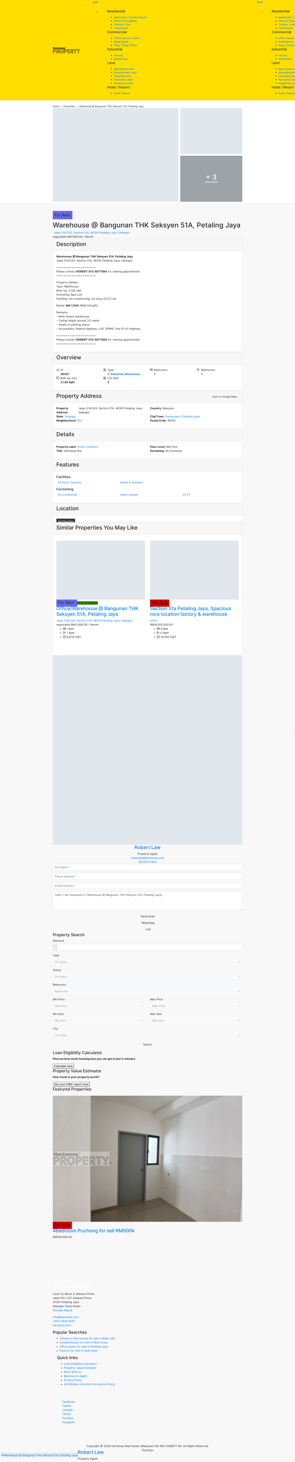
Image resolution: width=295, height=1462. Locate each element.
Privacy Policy (73, 1380)
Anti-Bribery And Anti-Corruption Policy (89, 1384)
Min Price (59, 999)
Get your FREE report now (71, 1084)
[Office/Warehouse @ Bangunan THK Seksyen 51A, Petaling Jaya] (100, 570)
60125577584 (148, 862)
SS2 (79, 420)
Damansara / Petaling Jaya (182, 416)
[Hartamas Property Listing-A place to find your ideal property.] (66, 50)
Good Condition (87, 446)
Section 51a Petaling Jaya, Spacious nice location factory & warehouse (190, 611)
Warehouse (121, 59)
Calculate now (63, 1066)
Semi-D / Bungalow (125, 21)
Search (147, 1044)
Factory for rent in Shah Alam (79, 1350)
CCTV (186, 494)
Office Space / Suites (126, 38)
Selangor (70, 416)
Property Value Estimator (80, 1367)
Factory (118, 55)
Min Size (58, 1014)
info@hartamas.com (66, 1317)
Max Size (156, 1014)
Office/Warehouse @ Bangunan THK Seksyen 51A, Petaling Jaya (97, 611)
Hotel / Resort (122, 93)
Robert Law (148, 847)
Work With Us (72, 1372)
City (55, 1028)
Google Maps (62, 1310)
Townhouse (121, 28)
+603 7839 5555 (64, 1321)
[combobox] (147, 962)
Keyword (58, 940)
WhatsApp (148, 922)
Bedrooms (59, 984)
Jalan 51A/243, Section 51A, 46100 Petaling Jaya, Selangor (91, 232)
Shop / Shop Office (125, 45)
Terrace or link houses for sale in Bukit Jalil (87, 1338)
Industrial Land (122, 76)
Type (56, 955)
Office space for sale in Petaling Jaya (84, 1346)
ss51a (153, 620)
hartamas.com (62, 1325)
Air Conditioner (67, 494)
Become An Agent (75, 1376)
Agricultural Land (124, 69)
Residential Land (123, 83)
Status (57, 970)
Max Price (156, 999)
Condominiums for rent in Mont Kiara (84, 1342)
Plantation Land (123, 79)
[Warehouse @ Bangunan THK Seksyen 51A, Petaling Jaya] (147, 750)
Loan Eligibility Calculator (80, 1363)
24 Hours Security (69, 482)
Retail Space (121, 41)
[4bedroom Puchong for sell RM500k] (147, 1159)
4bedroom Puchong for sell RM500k (94, 1231)
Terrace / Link (122, 24)
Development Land (125, 72)
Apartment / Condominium (130, 17)
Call (148, 929)
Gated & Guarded (131, 482)
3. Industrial (115, 374)
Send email (148, 916)
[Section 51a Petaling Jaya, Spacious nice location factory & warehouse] (194, 570)
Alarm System (129, 494)
